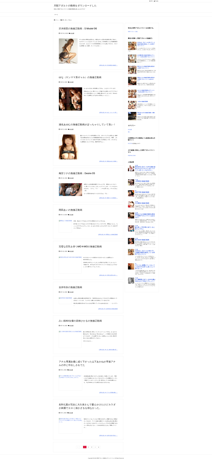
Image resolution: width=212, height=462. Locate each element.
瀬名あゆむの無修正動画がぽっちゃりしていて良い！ (87, 124)
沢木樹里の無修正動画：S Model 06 (78, 28)
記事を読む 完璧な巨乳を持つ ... (108, 275)
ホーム (57, 20)
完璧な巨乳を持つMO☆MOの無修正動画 (80, 246)
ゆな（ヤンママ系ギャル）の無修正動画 (80, 77)
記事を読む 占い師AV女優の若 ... (108, 349)
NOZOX (130, 143)
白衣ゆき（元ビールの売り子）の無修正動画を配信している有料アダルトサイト (146, 44)
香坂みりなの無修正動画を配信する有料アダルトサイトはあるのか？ (146, 79)
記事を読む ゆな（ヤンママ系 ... (108, 112)
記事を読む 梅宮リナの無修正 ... (108, 198)
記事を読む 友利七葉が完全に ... (108, 435)
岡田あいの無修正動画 (70, 209)
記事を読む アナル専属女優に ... (108, 392)
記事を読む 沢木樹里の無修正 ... (108, 65)
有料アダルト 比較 (133, 31)
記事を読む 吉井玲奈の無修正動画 (108, 308)
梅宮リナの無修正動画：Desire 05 (77, 173)
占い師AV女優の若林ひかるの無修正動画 (80, 320)
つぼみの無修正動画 (142, 101)
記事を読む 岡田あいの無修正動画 (108, 234)
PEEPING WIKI (132, 155)
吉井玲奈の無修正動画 (70, 287)
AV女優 (72, 33)
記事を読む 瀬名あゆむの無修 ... (108, 161)
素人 (129, 132)
